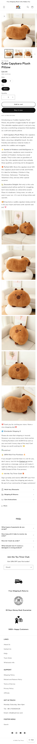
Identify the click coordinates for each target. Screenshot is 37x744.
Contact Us (7, 649)
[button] (4, 7)
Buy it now (18, 110)
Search (6, 724)
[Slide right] (35, 54)
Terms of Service (9, 684)
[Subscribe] (31, 567)
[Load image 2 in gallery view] (18, 53)
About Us (7, 644)
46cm (6, 89)
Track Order (8, 658)
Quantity (4, 93)
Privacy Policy (9, 688)
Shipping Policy (9, 675)
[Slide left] (2, 54)
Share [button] (5, 506)
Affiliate (7, 693)
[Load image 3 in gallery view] (28, 53)
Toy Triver (21, 740)
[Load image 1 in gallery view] (9, 53)
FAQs (5, 653)
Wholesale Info (9, 662)
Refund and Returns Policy (13, 679)
